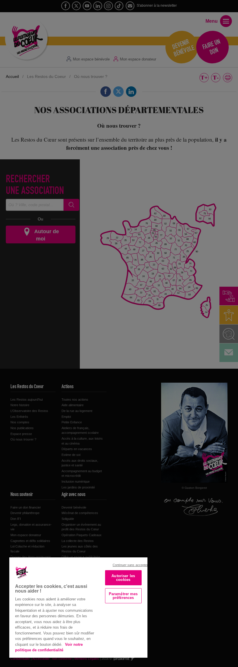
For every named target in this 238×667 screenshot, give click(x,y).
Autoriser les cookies (123, 578)
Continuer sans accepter (130, 565)
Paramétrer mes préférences (123, 596)
